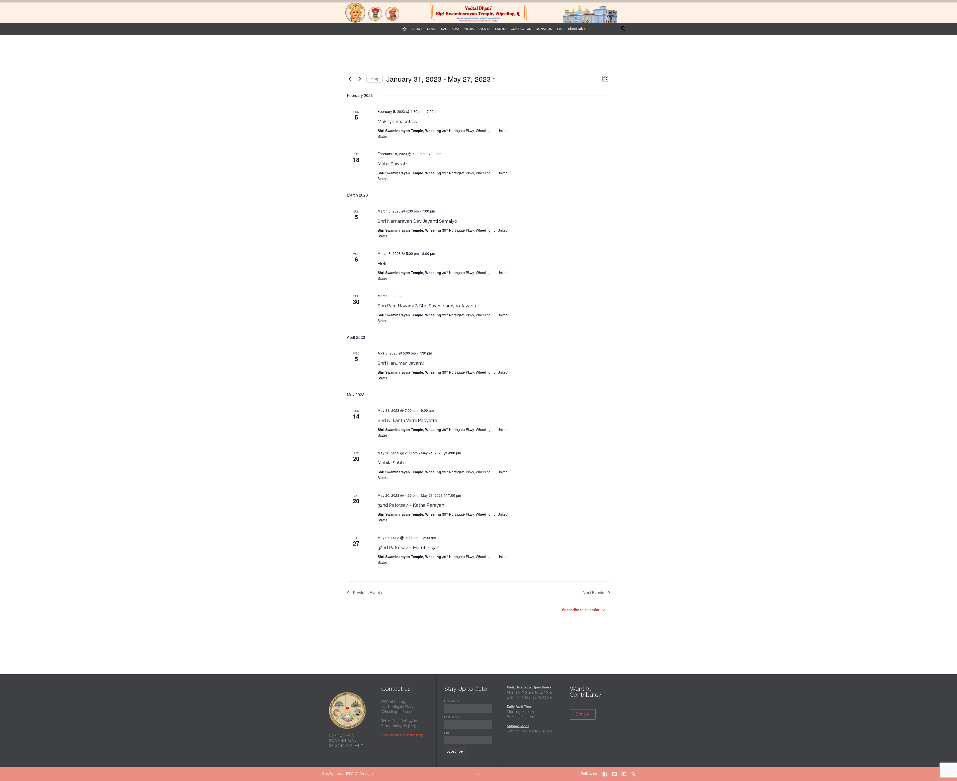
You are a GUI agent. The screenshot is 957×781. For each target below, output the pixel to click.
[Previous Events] (350, 79)
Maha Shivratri (393, 163)
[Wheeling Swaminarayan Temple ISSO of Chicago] (478, 12)
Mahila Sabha (392, 462)
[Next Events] (360, 79)
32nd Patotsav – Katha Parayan (411, 505)
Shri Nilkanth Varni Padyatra (407, 420)
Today (374, 78)
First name (451, 701)
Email (448, 733)
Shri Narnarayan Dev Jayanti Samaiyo (417, 221)
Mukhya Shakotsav (398, 121)
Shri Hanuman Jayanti (401, 363)
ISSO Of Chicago (359, 774)
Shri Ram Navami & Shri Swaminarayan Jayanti (427, 305)
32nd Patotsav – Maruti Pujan (408, 547)
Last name (451, 717)
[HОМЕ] (404, 29)
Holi (382, 263)
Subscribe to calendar (580, 609)
